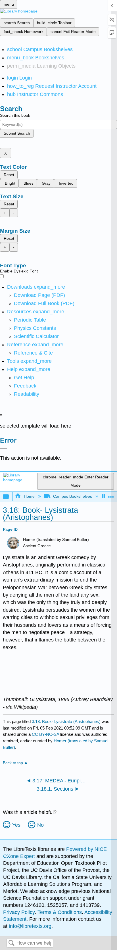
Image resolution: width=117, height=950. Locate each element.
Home (29, 496)
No (40, 825)
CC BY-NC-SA (46, 734)
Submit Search (17, 133)
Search (11, 943)
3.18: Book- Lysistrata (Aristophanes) (66, 721)
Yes (16, 825)
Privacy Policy (19, 912)
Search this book (15, 115)
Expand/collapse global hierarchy (9, 496)
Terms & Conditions (59, 912)
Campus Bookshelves (72, 496)
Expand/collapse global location (111, 495)
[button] (25, 386)
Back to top (13, 763)
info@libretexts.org (29, 926)
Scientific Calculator (36, 336)
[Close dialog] (3, 448)
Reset (9, 174)
